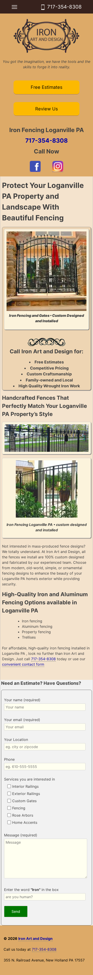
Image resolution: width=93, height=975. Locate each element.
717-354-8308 (64, 7)
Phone (9, 759)
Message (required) (20, 835)
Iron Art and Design (35, 938)
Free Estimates (46, 87)
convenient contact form (23, 664)
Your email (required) (22, 719)
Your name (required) (22, 700)
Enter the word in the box (31, 889)
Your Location (16, 739)
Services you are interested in (29, 779)
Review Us (46, 109)
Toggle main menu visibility (14, 7)
